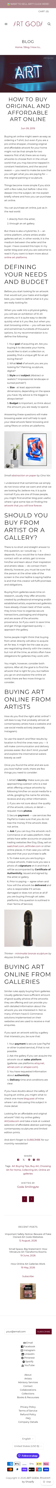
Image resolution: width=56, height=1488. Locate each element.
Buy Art (34, 1166)
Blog (26, 47)
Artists (28, 1378)
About (28, 1374)
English (26, 1438)
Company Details (28, 1422)
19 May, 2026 (28, 1267)
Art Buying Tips (20, 1166)
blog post (29, 1098)
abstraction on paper (23, 475)
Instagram (29, 1350)
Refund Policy (28, 1414)
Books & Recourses (28, 1397)
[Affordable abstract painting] (28, 468)
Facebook (29, 1346)
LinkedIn (29, 1354)
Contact (28, 1386)
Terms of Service (28, 1410)
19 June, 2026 (28, 1255)
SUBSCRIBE (34, 1139)
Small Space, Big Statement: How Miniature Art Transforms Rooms (28, 1250)
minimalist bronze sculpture (31, 953)
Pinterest (29, 1357)
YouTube (29, 1365)
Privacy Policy (28, 1407)
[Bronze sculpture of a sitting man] (28, 946)
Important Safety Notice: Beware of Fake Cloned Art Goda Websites (28, 1235)
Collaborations (28, 1389)
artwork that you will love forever (23, 505)
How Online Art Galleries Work (28, 1264)
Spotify (29, 1361)
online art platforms (15, 257)
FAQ (28, 1418)
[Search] (49, 24)
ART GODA (33, 1478)
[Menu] (6, 24)
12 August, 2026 (28, 1240)
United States (26, 1446)
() (43, 11)
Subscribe (28, 1276)
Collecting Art (30, 1170)
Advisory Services (28, 1382)
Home (18, 47)
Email (29, 1342)
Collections (28, 1393)
